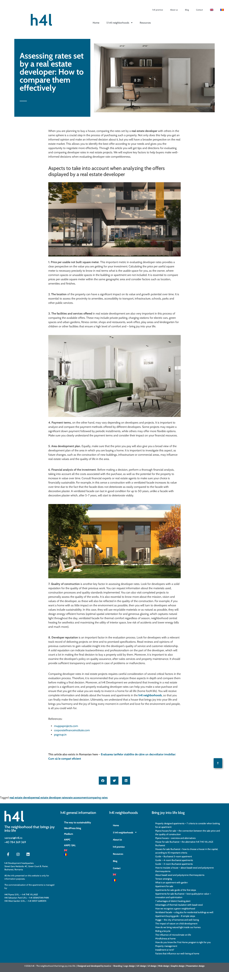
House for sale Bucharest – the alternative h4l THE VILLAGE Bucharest (184, 843)
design (132, 966)
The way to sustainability (77, 822)
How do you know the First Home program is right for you (183, 942)
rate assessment (78, 797)
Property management (166, 946)
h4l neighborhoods (150, 695)
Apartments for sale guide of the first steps (175, 889)
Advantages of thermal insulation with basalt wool (179, 904)
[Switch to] (211, 9)
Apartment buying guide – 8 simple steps (175, 916)
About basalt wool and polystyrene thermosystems (179, 874)
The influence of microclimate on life (173, 934)
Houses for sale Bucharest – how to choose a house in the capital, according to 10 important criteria (186, 851)
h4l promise (157, 10)
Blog (187, 10)
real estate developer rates (51, 797)
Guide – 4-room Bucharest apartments (174, 860)
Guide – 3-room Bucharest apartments (174, 863)
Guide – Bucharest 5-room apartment (173, 856)
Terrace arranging (163, 878)
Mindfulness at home (165, 938)
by (102, 966)
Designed (81, 966)
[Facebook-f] (8, 854)
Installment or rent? (164, 949)
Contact (199, 10)
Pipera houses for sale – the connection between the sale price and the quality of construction (187, 832)
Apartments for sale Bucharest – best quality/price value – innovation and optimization (183, 895)
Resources (145, 22)
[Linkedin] (28, 854)
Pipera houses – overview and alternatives (175, 838)
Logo (126, 966)
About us (174, 10)
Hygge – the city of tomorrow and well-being (177, 919)
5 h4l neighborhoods (117, 22)
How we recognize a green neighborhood (175, 908)
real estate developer (22, 797)
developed (96, 966)
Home (116, 825)
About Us (117, 839)
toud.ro (107, 966)
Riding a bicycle (162, 931)
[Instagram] (18, 854)
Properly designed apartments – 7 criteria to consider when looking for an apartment (187, 825)
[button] (103, 781)
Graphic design (178, 966)
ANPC (67, 839)
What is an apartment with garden (171, 882)
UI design (152, 966)
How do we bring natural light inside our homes (178, 927)
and (88, 966)
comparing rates (98, 797)
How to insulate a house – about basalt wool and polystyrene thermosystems (184, 869)
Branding (117, 966)
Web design (163, 966)
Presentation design (195, 966)
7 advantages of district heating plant (172, 901)
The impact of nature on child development (176, 923)
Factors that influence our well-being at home (177, 953)
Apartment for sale (164, 886)
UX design (141, 966)
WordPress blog (72, 828)
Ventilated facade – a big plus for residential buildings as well (184, 912)
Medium (68, 833)
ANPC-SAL (70, 845)
